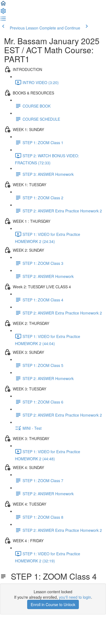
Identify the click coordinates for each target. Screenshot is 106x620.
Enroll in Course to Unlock (53, 604)
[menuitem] (3, 12)
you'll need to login (75, 597)
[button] (3, 5)
